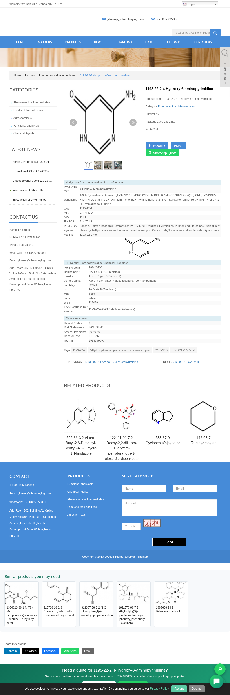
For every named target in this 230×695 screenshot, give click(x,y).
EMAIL (179, 145)
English (192, 4)
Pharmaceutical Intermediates (57, 75)
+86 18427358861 (34, 252)
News (98, 42)
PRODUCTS (78, 476)
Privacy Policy (159, 688)
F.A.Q (148, 42)
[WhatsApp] (220, 669)
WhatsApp (70, 651)
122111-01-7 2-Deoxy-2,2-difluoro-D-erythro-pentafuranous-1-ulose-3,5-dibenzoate (122, 448)
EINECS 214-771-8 (183, 350)
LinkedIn (11, 651)
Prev (73, 122)
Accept (179, 688)
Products (73, 42)
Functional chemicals (26, 125)
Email (87, 651)
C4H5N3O (161, 350)
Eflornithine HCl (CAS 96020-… (32, 171)
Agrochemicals (22, 118)
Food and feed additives (28, 110)
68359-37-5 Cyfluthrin (186, 362)
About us (45, 42)
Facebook (50, 651)
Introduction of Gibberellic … (30, 190)
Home (20, 42)
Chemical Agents (23, 133)
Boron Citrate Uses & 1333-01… (32, 161)
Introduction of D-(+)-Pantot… (30, 199)
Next (133, 122)
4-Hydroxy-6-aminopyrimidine (108, 350)
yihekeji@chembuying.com (126, 19)
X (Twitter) (30, 651)
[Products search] (215, 32)
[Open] (225, 67)
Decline (196, 688)
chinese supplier (140, 350)
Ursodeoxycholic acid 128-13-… (32, 180)
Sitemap (143, 556)
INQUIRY (158, 145)
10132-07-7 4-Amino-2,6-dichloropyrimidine (111, 362)
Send (169, 542)
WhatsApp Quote (164, 153)
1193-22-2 (79, 350)
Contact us (203, 42)
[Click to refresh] (152, 523)
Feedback (173, 42)
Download (124, 42)
